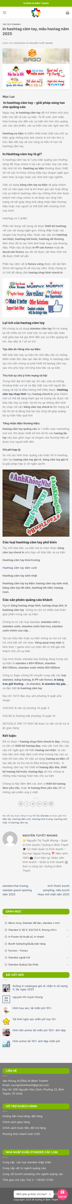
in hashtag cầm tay (18, 822)
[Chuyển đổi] (67, 930)
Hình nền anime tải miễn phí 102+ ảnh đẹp (39, 1030)
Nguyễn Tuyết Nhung (41, 43)
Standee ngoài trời (19, 957)
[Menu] (5, 12)
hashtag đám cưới (21, 819)
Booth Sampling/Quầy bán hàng (27, 943)
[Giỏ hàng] (67, 12)
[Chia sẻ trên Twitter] (33, 804)
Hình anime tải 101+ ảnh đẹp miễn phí (36, 1041)
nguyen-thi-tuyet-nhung (28, 997)
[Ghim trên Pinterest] (45, 804)
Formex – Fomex (18, 950)
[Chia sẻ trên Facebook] (27, 804)
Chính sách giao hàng (16, 1122)
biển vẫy (7, 819)
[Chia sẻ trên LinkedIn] (51, 804)
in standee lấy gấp (53, 683)
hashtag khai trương (42, 819)
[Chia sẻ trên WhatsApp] (21, 804)
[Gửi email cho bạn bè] (39, 804)
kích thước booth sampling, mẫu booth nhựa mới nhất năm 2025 (53, 890)
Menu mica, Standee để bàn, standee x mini (34, 923)
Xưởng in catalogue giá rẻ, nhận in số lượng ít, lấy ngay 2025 (40, 987)
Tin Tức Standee (12, 24)
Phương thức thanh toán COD (21, 1134)
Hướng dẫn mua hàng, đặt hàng (23, 1116)
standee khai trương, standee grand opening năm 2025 (17, 890)
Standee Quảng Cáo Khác (23, 964)
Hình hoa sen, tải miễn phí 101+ (32, 1008)
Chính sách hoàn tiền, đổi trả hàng (24, 1128)
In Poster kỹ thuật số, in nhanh (26, 936)
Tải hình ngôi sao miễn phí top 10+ (34, 1019)
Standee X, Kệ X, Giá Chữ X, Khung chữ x (32, 929)
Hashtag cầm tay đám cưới (20, 567)
